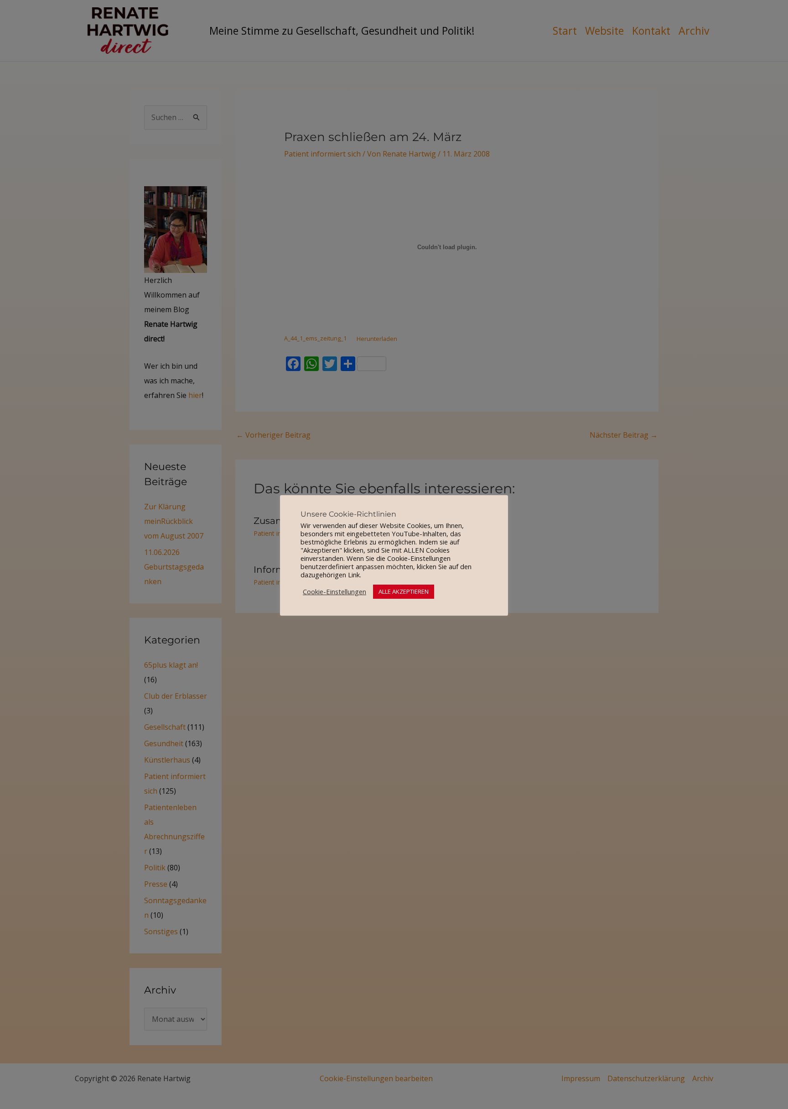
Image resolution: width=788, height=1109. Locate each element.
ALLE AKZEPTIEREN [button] (403, 591)
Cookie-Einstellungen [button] (334, 591)
